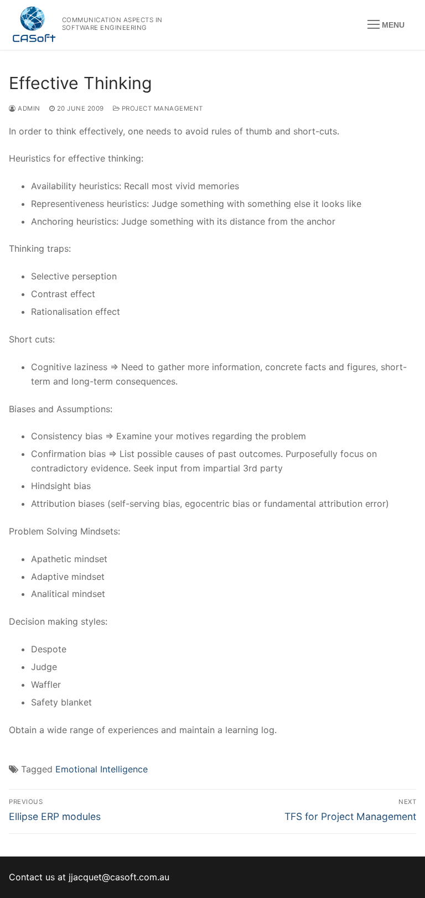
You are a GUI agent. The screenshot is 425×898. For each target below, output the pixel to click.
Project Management (161, 108)
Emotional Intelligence (101, 769)
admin (28, 108)
